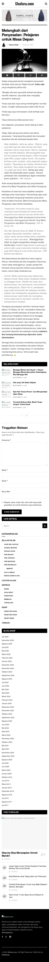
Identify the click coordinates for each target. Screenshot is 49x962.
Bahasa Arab (9, 551)
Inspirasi (6, 585)
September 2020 (8, 756)
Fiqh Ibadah (9, 554)
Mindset (10, 568)
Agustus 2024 (7, 679)
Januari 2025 (7, 661)
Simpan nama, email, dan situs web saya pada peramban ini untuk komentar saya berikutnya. (23, 503)
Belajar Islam (8, 540)
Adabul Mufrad (10, 548)
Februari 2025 (7, 658)
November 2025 (8, 640)
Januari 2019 (7, 787)
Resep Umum (9, 618)
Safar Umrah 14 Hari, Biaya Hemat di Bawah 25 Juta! (26, 895)
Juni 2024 (5, 686)
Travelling (8, 603)
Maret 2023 (6, 735)
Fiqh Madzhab (9, 561)
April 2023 (5, 731)
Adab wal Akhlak (11, 544)
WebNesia (6, 955)
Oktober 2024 (7, 672)
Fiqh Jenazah (9, 558)
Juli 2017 (5, 805)
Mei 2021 (5, 745)
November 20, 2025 (20, 377)
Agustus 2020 (7, 759)
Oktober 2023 (7, 714)
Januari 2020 (7, 773)
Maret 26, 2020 (28, 45)
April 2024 (5, 693)
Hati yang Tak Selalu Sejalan (24, 382)
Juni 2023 (5, 724)
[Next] (26, 415)
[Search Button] (44, 525)
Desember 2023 (8, 707)
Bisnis (6, 589)
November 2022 (8, 738)
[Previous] (22, 415)
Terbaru (6, 623)
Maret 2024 (6, 696)
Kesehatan (8, 596)
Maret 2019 (6, 784)
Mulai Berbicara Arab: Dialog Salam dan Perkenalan (27, 876)
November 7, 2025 (20, 407)
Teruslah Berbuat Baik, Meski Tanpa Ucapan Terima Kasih (27, 403)
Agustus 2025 (7, 643)
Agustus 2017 (7, 802)
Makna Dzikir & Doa (12, 576)
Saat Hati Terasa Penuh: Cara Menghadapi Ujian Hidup (30, 392)
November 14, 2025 (20, 397)
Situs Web (6, 491)
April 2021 (5, 749)
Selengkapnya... (8, 932)
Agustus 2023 (7, 721)
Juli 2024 (5, 682)
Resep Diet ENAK (10, 615)
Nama (5, 470)
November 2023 (8, 710)
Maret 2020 (6, 770)
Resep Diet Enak (10, 611)
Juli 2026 (5, 636)
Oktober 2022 (7, 742)
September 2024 (8, 675)
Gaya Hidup (8, 592)
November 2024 (8, 668)
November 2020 (8, 752)
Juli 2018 (5, 798)
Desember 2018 (8, 791)
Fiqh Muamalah (10, 565)
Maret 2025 (6, 654)
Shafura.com (24, 3)
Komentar (6, 440)
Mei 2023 (5, 728)
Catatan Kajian (9, 580)
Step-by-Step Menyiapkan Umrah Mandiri (19, 854)
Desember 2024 (8, 665)
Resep (4, 607)
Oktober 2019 (7, 777)
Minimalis (8, 599)
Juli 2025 (5, 647)
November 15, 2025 (20, 385)
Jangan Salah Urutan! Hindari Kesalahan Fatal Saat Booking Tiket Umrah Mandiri (27, 867)
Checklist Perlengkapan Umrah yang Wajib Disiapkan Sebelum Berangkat (28, 885)
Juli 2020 (5, 763)
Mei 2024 (5, 689)
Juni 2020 (5, 766)
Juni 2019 (5, 780)
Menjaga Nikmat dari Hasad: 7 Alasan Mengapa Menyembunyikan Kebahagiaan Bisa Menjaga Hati (30, 372)
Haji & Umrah (9, 572)
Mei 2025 (5, 651)
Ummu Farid (13, 45)
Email (5, 481)
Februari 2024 (7, 700)
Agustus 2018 (7, 794)
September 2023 (8, 717)
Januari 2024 (7, 703)
